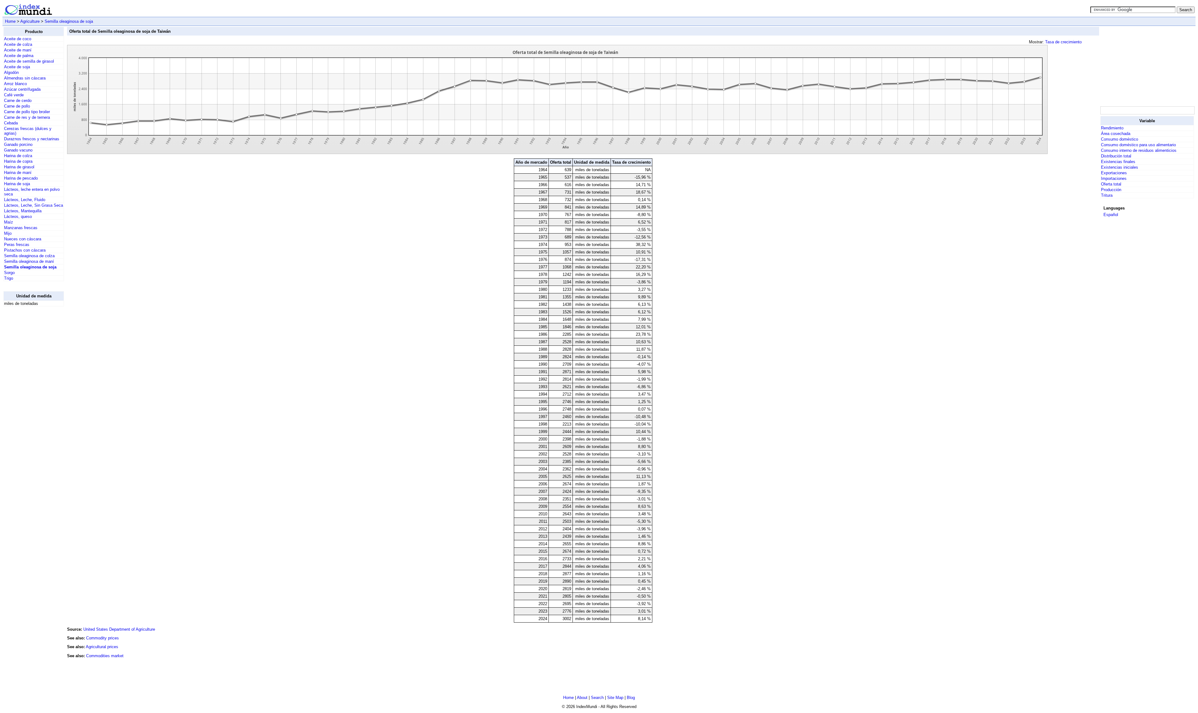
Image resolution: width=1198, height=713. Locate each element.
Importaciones (1114, 178)
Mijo (8, 233)
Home (10, 21)
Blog (631, 697)
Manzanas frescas (20, 227)
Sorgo (9, 272)
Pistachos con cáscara (25, 250)
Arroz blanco (15, 83)
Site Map (615, 697)
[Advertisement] (28, 405)
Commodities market (105, 655)
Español (1110, 214)
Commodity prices (102, 638)
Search (597, 697)
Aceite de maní (18, 50)
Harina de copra (18, 161)
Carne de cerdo (18, 100)
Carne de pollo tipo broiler (27, 111)
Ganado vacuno (18, 150)
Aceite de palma (18, 55)
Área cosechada (1115, 133)
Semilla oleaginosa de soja (69, 21)
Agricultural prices (102, 646)
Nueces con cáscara (22, 239)
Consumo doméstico (1119, 139)
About (582, 697)
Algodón (11, 72)
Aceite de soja (17, 67)
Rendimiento (1112, 128)
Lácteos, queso (18, 216)
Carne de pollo (17, 106)
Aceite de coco (17, 38)
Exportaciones (1114, 173)
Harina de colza (18, 155)
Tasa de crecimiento (1063, 42)
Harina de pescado (21, 178)
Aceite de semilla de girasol (29, 61)
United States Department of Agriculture (119, 629)
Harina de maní (18, 172)
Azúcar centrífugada (22, 89)
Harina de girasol (19, 167)
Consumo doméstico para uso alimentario (1138, 144)
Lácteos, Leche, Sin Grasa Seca (33, 205)
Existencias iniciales (1119, 167)
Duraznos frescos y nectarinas (31, 139)
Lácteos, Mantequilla (22, 211)
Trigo (8, 278)
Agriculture (30, 21)
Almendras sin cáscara (25, 78)
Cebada (11, 123)
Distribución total (1116, 156)
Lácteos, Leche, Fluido (24, 199)
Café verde (14, 95)
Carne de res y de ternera (27, 117)
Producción (1111, 189)
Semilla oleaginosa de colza (29, 255)
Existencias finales (1118, 161)
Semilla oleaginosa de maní (29, 261)
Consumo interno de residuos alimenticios (1138, 150)
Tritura (1107, 195)
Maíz (8, 222)
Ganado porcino (18, 144)
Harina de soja (17, 183)
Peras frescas (16, 244)
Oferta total (1111, 184)
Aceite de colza (18, 44)
